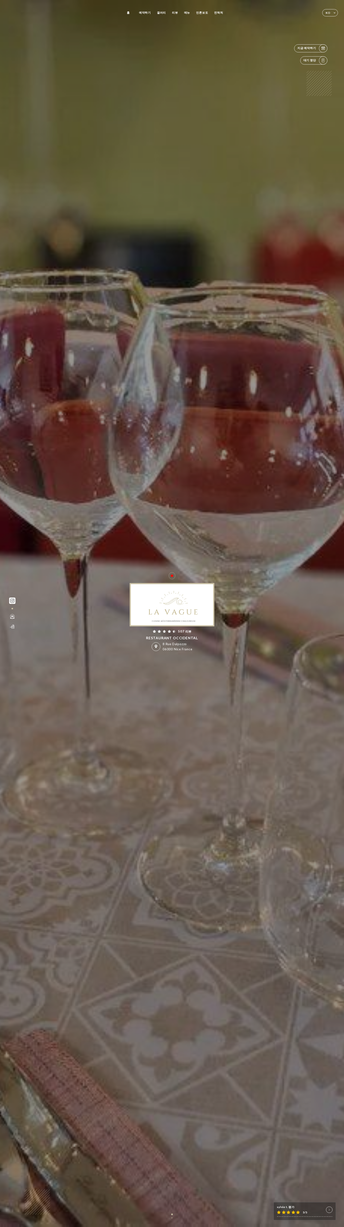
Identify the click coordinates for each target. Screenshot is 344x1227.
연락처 (218, 12)
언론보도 (202, 12)
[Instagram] (12, 601)
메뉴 (187, 12)
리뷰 (175, 12)
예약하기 (145, 12)
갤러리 (161, 12)
